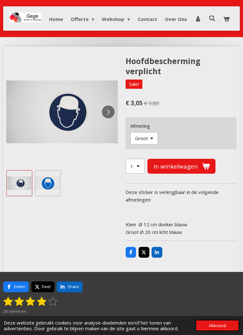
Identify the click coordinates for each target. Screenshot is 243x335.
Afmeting (140, 126)
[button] (19, 183)
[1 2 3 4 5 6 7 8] (135, 166)
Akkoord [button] (217, 325)
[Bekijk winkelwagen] (226, 19)
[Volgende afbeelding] (108, 112)
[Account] (198, 19)
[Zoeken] (212, 18)
